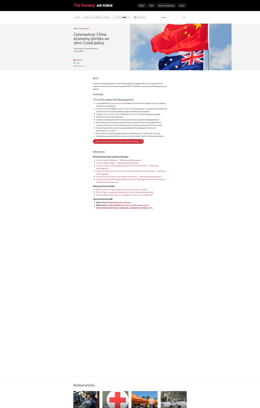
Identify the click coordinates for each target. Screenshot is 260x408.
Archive (141, 17)
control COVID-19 (125, 108)
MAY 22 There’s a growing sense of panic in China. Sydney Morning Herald (125, 192)
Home (77, 17)
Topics (106, 17)
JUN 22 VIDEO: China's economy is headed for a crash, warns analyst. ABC (124, 195)
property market (109, 130)
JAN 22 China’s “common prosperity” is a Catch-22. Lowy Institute (121, 189)
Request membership (166, 5)
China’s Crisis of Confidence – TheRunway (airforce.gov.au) (118, 160)
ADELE (141, 5)
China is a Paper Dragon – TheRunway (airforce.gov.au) (117, 163)
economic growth (115, 103)
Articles (89, 17)
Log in (182, 5)
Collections (99, 17)
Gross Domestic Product (111, 114)
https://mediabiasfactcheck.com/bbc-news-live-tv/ (129, 205)
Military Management (81, 28)
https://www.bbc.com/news (119, 202)
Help (151, 5)
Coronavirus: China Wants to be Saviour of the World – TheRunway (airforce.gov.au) (128, 176)
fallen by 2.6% (134, 114)
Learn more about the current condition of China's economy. (117, 141)
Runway (123, 17)
